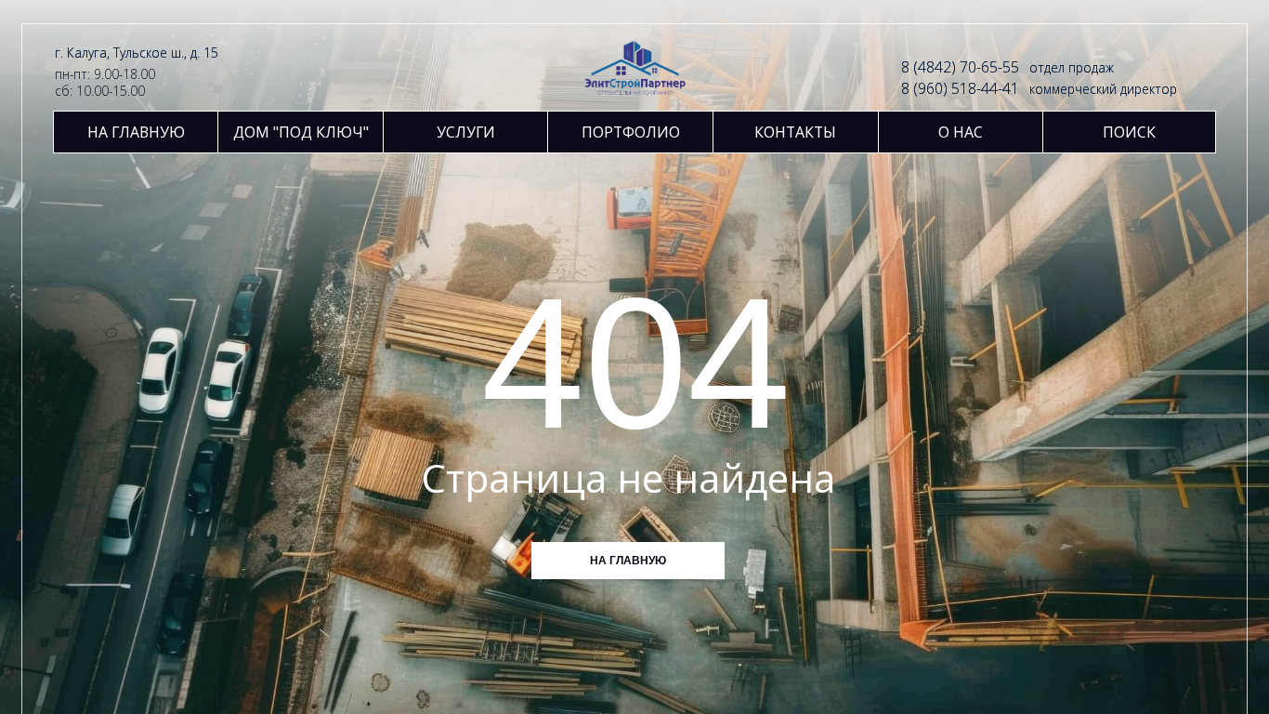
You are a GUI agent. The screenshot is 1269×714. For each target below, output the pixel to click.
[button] (466, 132)
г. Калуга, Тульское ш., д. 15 (136, 52)
